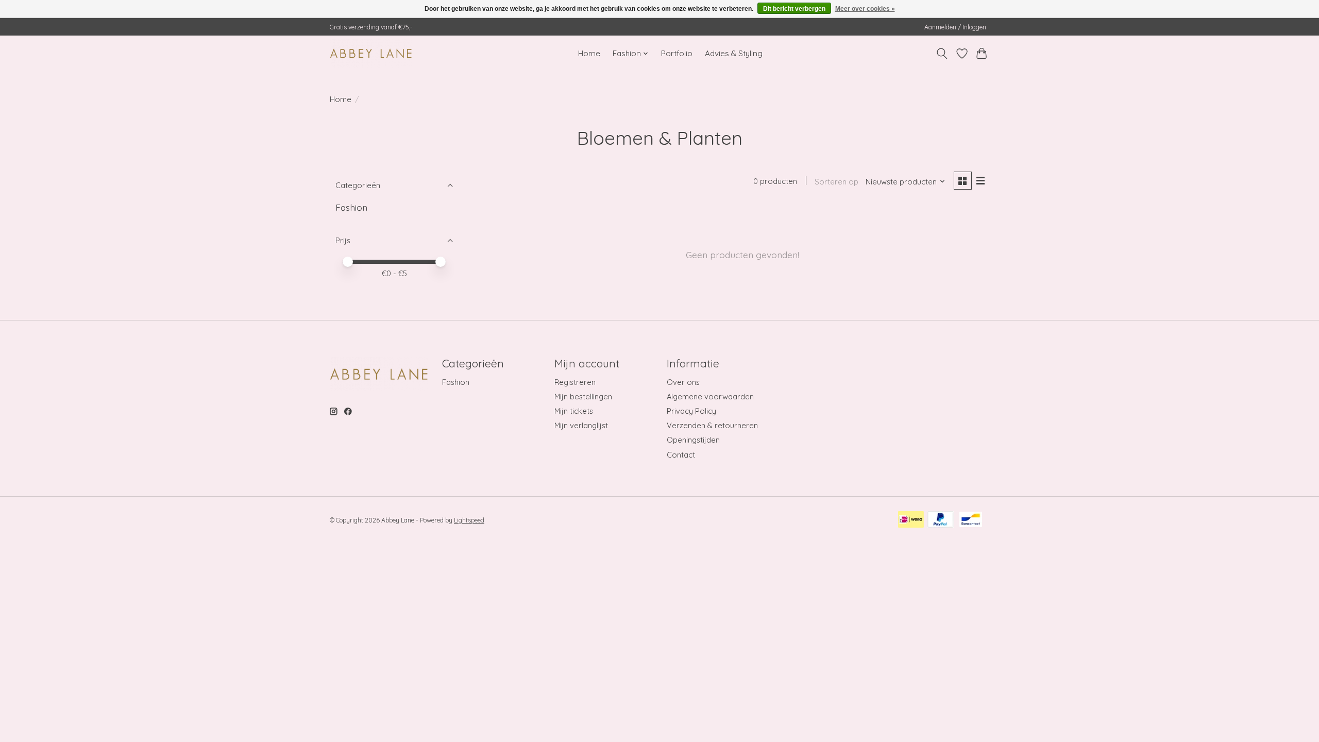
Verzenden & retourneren (712, 425)
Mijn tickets (573, 411)
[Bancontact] (971, 520)
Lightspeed (469, 520)
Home (589, 53)
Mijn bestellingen (583, 396)
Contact (681, 455)
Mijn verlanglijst (581, 425)
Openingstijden (693, 440)
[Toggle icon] (942, 53)
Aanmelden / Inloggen (955, 27)
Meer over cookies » (865, 8)
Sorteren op (836, 182)
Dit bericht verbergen (794, 8)
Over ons (683, 382)
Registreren (575, 382)
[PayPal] (940, 520)
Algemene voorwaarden (710, 396)
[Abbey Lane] (371, 53)
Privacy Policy (691, 411)
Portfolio (676, 53)
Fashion (351, 207)
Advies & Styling (734, 53)
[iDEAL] (911, 520)
